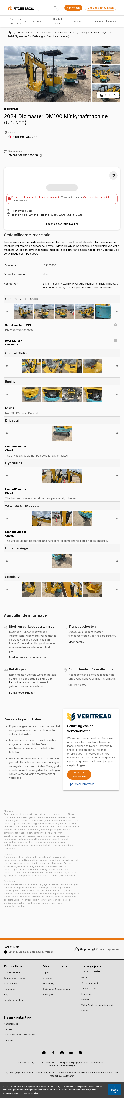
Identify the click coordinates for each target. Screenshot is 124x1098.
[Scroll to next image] (117, 311)
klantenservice (19, 200)
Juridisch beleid (47, 1062)
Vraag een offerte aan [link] (79, 774)
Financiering (96, 21)
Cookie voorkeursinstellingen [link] (62, 1065)
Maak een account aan (101, 7)
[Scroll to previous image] (7, 311)
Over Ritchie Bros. (12, 972)
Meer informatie (84, 784)
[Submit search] (55, 8)
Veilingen (37, 21)
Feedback (9, 1040)
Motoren (85, 999)
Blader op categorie (15, 21)
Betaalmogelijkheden (22, 693)
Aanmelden (73, 7)
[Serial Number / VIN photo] (115, 325)
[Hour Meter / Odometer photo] (115, 340)
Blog (6, 994)
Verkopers (47, 978)
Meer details (76, 642)
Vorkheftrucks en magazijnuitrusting (98, 1005)
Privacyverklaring (26, 1062)
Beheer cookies (75, 1089)
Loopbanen (9, 989)
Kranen (84, 1010)
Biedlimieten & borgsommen (56, 989)
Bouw (84, 978)
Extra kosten (17, 682)
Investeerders (10, 983)
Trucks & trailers (89, 988)
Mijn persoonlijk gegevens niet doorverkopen (81, 1062)
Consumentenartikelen (92, 983)
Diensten (77, 21)
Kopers (46, 972)
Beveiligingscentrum (13, 1000)
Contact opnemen (107, 949)
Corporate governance (15, 978)
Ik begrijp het (114, 1090)
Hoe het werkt (57, 21)
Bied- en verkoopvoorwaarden (27, 658)
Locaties (111, 21)
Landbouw (86, 994)
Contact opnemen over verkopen (20, 1035)
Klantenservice (11, 1024)
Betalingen (48, 994)
